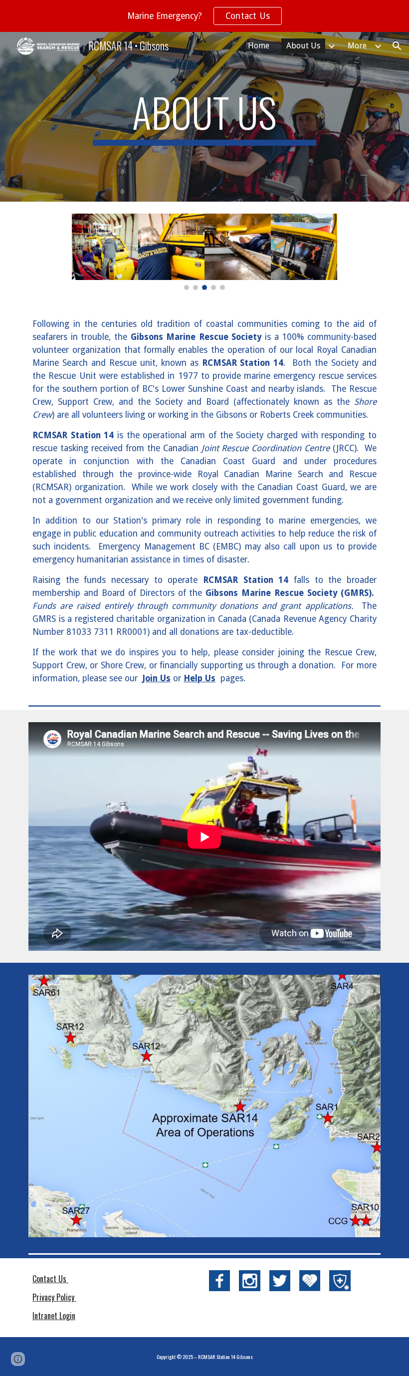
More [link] (357, 45)
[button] (397, 46)
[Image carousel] (204, 252)
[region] (204, 16)
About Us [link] (303, 45)
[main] (205, 117)
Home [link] (258, 45)
